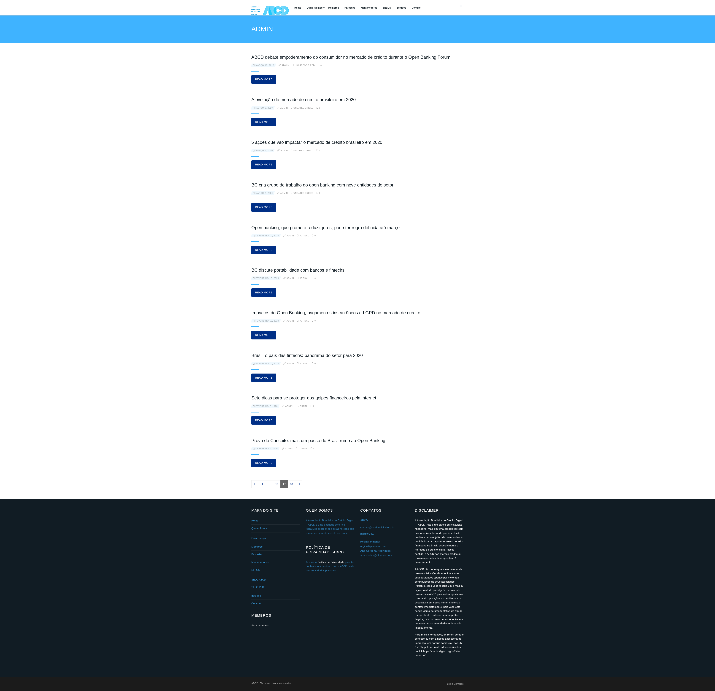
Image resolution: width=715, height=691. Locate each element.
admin (285, 65)
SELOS (387, 7)
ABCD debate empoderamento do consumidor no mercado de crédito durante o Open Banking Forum (350, 57)
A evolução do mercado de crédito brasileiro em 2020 (303, 99)
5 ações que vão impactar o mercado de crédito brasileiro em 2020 (316, 142)
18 (291, 484)
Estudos (401, 7)
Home (297, 7)
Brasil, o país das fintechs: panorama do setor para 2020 (307, 355)
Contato (416, 7)
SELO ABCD (258, 579)
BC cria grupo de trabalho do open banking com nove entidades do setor (322, 184)
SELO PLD (257, 587)
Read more (263, 79)
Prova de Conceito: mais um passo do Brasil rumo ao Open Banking (318, 440)
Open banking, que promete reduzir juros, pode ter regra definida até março (325, 227)
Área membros (260, 625)
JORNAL (304, 236)
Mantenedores (369, 7)
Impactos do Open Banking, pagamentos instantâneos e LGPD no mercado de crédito (335, 312)
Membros (333, 7)
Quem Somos (314, 7)
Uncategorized (305, 65)
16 (276, 484)
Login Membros (455, 683)
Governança (258, 538)
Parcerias (349, 7)
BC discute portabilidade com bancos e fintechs (297, 270)
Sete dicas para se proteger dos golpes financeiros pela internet (313, 397)
